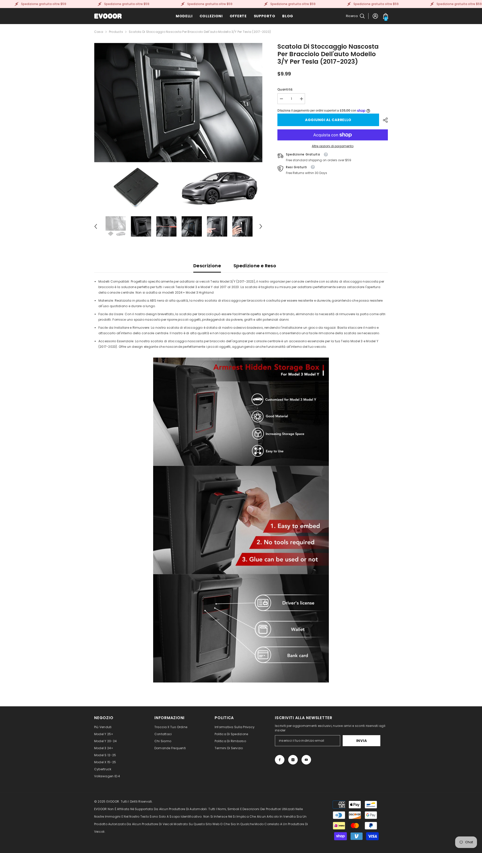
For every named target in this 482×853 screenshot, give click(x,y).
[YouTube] (306, 759)
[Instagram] (293, 759)
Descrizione (207, 266)
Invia (361, 740)
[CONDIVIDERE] (383, 120)
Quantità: (285, 89)
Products (116, 32)
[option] (178, 127)
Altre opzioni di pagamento (332, 146)
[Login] (375, 16)
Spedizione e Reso (254, 266)
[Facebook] (279, 759)
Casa (98, 32)
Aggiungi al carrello (328, 119)
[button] (95, 226)
